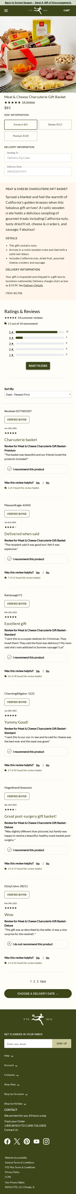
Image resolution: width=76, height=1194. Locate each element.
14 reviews (28, 102)
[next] (73, 57)
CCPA (8, 1177)
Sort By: (9, 388)
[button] (6, 10)
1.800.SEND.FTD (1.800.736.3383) (25, 1125)
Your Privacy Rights (15, 1182)
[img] (38, 54)
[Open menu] (6, 10)
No (47, 482)
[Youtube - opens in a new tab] (37, 1141)
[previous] (2, 57)
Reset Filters (38, 365)
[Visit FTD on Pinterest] (28, 1141)
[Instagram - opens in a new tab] (47, 1141)
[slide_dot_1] (40, 88)
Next (43, 981)
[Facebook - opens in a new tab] (8, 1141)
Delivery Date (14, 166)
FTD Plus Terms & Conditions (20, 1167)
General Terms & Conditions (19, 1162)
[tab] (38, 54)
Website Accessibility (16, 1157)
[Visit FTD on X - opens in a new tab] (18, 1141)
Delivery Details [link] (33, 285)
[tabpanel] (38, 54)
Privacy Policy (12, 1172)
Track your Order (14, 1121)
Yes (38, 482)
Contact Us (11, 1129)
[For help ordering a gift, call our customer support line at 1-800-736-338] (38, 10)
